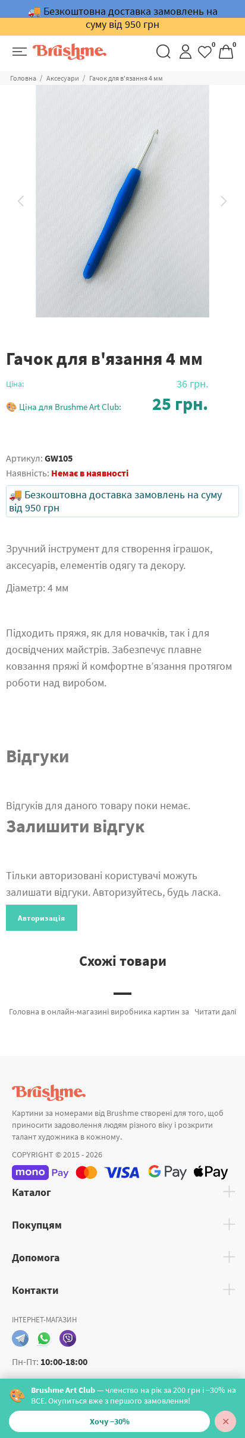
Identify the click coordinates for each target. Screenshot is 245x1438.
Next (224, 201)
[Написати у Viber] (67, 1338)
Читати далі (215, 1011)
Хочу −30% (110, 1421)
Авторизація (41, 918)
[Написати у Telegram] (20, 1338)
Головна (23, 78)
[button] (107, 404)
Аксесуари (62, 78)
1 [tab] (122, 993)
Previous (21, 201)
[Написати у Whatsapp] (44, 1338)
